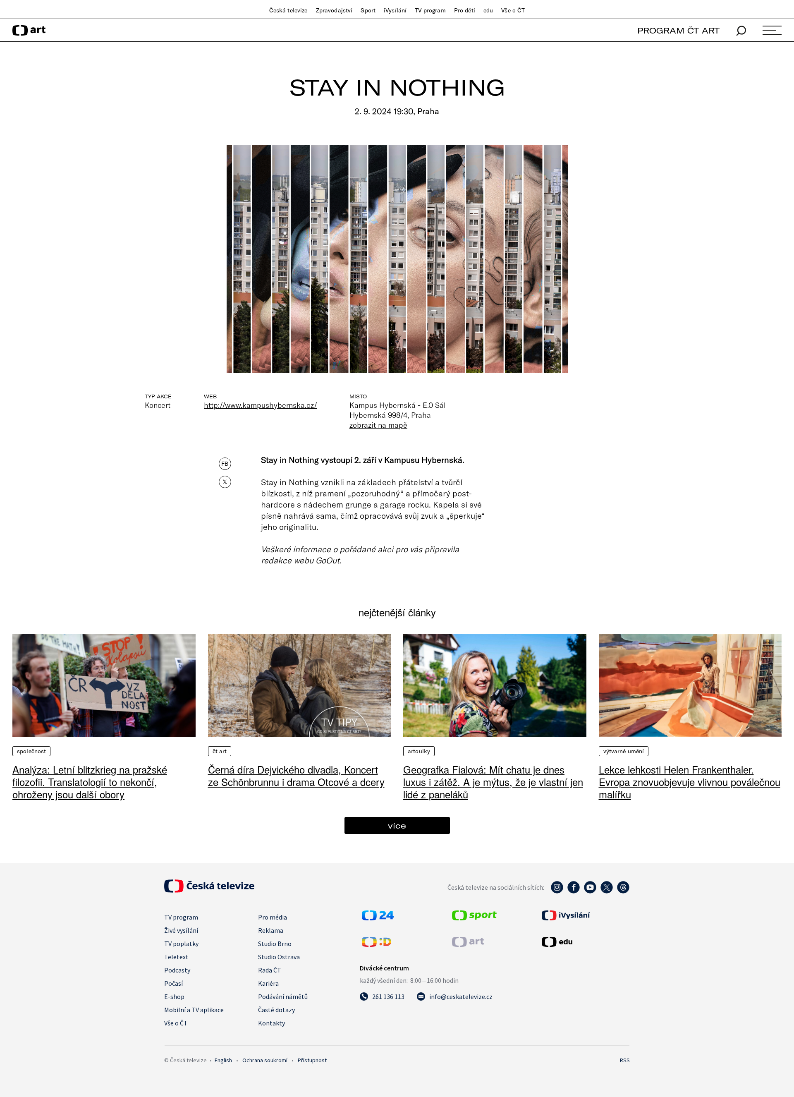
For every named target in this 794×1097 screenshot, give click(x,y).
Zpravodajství (334, 10)
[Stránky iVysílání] (585, 915)
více (397, 825)
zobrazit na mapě (378, 424)
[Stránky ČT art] (468, 944)
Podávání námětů (283, 996)
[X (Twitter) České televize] (606, 891)
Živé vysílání (181, 930)
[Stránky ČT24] (378, 918)
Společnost (31, 751)
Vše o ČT (513, 10)
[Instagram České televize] (557, 891)
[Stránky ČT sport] (474, 918)
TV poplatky (181, 943)
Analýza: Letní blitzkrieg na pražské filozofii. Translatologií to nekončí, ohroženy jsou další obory (89, 781)
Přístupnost (312, 1060)
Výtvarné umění (623, 751)
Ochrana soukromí (264, 1060)
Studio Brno (275, 943)
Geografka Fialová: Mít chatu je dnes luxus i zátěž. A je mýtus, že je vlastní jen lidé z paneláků (493, 781)
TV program (430, 10)
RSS (625, 1060)
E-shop (174, 996)
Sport (368, 10)
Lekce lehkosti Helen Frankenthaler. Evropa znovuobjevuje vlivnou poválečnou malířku (689, 781)
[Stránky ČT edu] (585, 942)
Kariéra (268, 983)
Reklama (270, 930)
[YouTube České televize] (590, 891)
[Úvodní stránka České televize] (209, 890)
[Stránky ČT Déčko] (376, 944)
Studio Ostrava (279, 957)
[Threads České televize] (623, 891)
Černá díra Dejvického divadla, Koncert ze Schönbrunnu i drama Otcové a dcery (296, 775)
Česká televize (288, 10)
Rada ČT (269, 970)
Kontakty (271, 1023)
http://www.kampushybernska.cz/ (260, 405)
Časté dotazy (276, 1010)
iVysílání (395, 10)
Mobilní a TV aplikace (194, 1010)
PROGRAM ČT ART (678, 30)
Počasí (173, 983)
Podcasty (177, 970)
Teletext (176, 957)
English (223, 1060)
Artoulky (419, 751)
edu (488, 10)
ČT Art (220, 751)
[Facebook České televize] (573, 891)
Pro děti (464, 10)
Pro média (272, 917)
